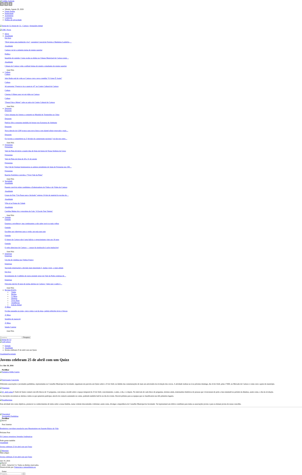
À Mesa (14, 296)
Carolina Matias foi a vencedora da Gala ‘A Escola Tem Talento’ (29, 211)
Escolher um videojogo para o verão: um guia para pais (25, 232)
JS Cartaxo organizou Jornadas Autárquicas (16, 437)
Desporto (8, 108)
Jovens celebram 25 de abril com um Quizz (16, 457)
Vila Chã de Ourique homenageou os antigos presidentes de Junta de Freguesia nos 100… (38, 167)
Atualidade (9, 36)
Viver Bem (15, 301)
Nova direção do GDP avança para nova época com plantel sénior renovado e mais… (36, 131)
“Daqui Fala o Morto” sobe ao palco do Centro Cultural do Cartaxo (30, 102)
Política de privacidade (13, 20)
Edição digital (16, 305)
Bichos (14, 294)
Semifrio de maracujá (13, 319)
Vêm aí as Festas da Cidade (15, 203)
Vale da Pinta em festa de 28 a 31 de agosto (21, 159)
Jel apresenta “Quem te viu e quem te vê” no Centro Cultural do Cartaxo (32, 86)
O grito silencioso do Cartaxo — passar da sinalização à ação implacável (32, 248)
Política (7, 54)
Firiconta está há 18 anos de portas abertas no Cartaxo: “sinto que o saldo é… (33, 284)
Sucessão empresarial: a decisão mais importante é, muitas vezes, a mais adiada (34, 268)
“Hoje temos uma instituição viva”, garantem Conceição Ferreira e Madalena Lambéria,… (38, 42)
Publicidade (9, 13)
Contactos (8, 18)
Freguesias (9, 145)
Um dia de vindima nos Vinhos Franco (19, 260)
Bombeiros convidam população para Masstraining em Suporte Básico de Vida (29, 429)
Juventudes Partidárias (10, 416)
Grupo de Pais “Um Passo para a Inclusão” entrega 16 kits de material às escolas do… (37, 195)
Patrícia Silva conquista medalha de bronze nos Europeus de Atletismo (31, 123)
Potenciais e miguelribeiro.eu (25, 467)
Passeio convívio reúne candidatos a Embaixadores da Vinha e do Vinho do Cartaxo (36, 187)
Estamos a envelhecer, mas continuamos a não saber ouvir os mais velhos (32, 224)
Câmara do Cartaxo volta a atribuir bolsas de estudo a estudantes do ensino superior (36, 66)
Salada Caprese (10, 327)
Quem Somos (10, 11)
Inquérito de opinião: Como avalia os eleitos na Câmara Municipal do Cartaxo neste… (37, 58)
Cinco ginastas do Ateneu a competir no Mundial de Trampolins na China (32, 115)
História (14, 298)
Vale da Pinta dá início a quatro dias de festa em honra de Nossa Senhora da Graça (35, 151)
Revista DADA (10, 290)
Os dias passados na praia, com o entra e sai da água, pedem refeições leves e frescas (36, 311)
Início (7, 34)
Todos (13, 292)
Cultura (7, 72)
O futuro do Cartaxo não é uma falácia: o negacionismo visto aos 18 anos (32, 240)
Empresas (8, 254)
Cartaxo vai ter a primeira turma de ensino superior (23, 50)
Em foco (8, 38)
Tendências (15, 303)
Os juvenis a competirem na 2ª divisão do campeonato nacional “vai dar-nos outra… (36, 139)
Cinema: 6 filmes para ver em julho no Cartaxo (22, 94)
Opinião (8, 217)
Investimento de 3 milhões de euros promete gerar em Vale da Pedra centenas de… (35, 276)
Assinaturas (9, 16)
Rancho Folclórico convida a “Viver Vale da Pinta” (24, 175)
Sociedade (8, 181)
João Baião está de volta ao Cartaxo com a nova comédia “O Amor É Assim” (33, 78)
